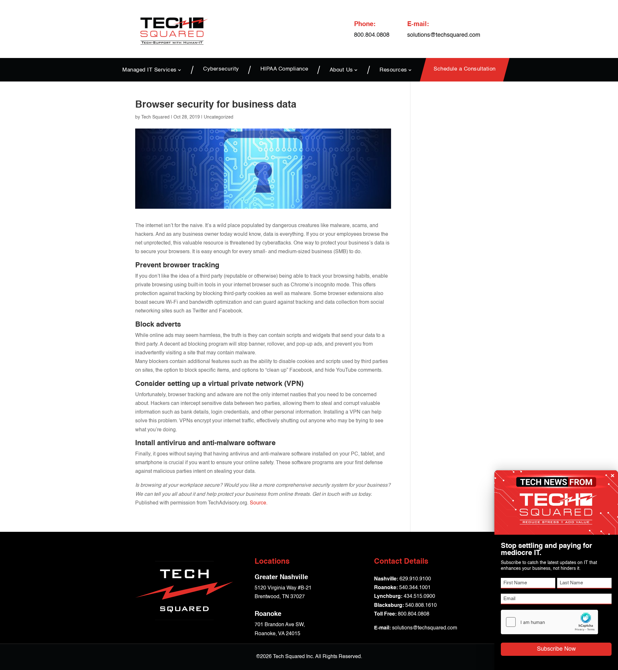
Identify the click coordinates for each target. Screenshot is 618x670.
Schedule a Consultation (465, 69)
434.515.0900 (419, 596)
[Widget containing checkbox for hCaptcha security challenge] (549, 622)
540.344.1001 (415, 587)
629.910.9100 (415, 579)
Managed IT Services (149, 69)
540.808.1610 (421, 605)
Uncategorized (218, 117)
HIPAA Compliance (284, 69)
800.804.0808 (413, 614)
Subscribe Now (556, 649)
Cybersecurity (221, 69)
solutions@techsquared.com (443, 35)
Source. (258, 503)
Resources (393, 69)
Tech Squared (155, 117)
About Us (341, 69)
